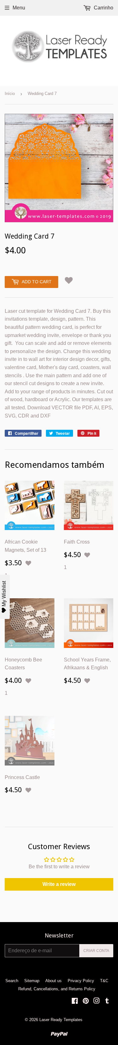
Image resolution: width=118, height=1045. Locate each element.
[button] (68, 280)
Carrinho (103, 7)
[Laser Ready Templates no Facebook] (74, 1001)
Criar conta (96, 950)
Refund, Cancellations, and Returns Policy (56, 989)
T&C (104, 980)
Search (11, 980)
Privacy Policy (81, 980)
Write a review (59, 884)
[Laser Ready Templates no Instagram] (96, 1001)
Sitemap (31, 980)
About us (53, 980)
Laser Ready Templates (60, 1019)
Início (10, 93)
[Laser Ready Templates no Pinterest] (85, 1001)
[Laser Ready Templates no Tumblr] (107, 1001)
